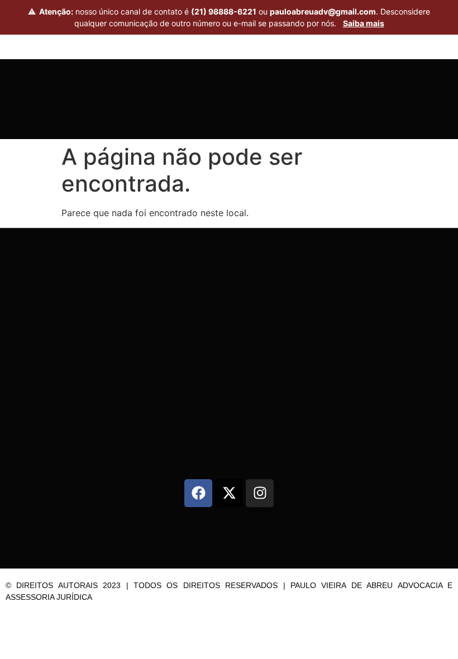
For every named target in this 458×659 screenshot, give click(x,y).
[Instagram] (260, 493)
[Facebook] (198, 493)
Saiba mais (363, 23)
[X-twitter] (229, 493)
